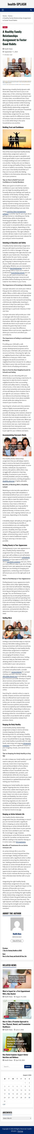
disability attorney (8, 481)
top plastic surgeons (13, 562)
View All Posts (17, 941)
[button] (3, 10)
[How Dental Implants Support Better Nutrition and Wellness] (17, 1042)
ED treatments (21, 842)
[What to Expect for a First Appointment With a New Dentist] (17, 979)
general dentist (17, 672)
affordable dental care (10, 676)
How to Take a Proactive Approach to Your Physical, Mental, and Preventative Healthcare (16, 1024)
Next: (15, 955)
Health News (8, 49)
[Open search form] (31, 10)
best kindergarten (16, 268)
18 (9, 1094)
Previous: (12, 949)
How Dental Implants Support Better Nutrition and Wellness (15, 1056)
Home (5, 27)
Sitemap (20, 1131)
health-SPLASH (17, 4)
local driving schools (17, 273)
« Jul (4, 1104)
